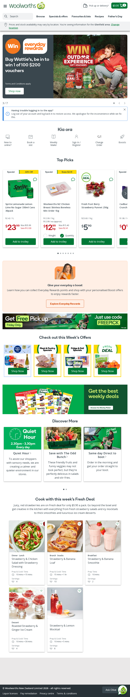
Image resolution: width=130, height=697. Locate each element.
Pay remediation (28, 693)
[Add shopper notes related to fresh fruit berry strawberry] (111, 179)
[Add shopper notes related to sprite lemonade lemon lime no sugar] (35, 179)
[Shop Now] (17, 360)
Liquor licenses (10, 693)
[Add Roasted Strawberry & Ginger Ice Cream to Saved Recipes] (41, 590)
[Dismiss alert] (124, 109)
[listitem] (63, 489)
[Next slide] (125, 103)
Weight (52, 235)
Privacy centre (47, 693)
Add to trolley (21, 241)
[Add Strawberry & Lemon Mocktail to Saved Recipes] (79, 590)
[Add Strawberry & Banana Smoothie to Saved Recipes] (117, 523)
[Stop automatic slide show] (114, 103)
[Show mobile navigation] (6, 5)
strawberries (32, 505)
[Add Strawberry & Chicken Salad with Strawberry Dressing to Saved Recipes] (41, 523)
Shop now (14, 91)
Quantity (69, 235)
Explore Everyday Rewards (65, 303)
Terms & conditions (67, 693)
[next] (124, 193)
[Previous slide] (119, 103)
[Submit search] (6, 16)
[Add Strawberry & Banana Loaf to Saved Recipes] (79, 523)
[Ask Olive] (122, 690)
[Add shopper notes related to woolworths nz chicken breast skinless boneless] (73, 179)
